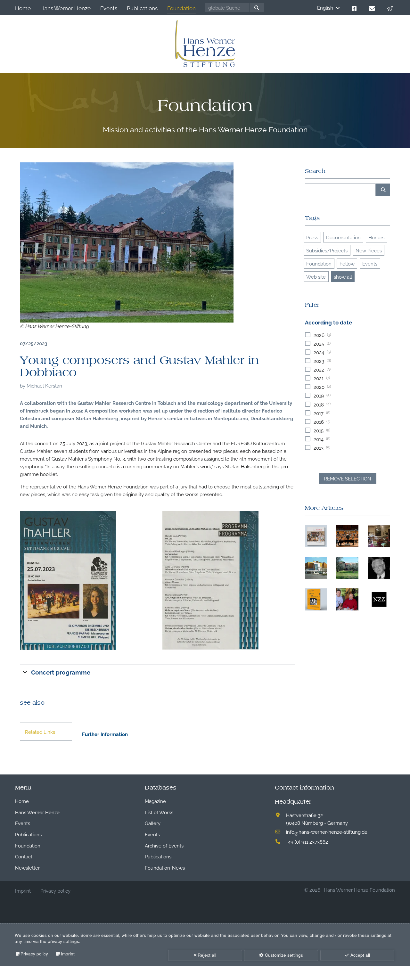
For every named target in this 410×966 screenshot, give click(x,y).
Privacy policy (34, 954)
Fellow (347, 263)
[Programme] (86, 580)
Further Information (105, 734)
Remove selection (347, 478)
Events (369, 263)
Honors (376, 237)
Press (312, 237)
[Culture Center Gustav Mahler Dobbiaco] (127, 242)
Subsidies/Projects (327, 250)
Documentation (343, 237)
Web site (316, 276)
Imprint (68, 954)
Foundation (319, 263)
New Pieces (369, 250)
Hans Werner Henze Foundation (359, 889)
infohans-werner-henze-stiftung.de (326, 831)
